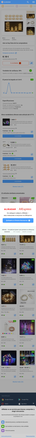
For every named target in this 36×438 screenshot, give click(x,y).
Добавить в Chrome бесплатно (17, 220)
